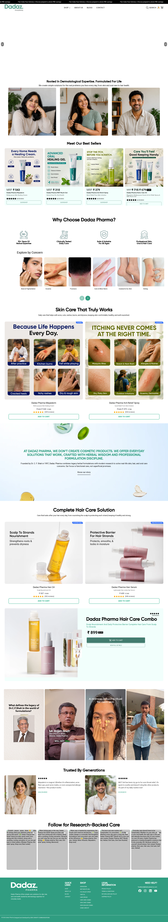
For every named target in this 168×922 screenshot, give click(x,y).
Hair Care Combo (85, 900)
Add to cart (44, 417)
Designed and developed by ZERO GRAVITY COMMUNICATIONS (32, 917)
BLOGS (67, 894)
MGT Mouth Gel (85, 889)
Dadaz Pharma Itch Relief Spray (124, 403)
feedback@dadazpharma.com (147, 887)
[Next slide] (87, 298)
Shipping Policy (106, 896)
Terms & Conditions (108, 891)
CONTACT (67, 896)
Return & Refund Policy (109, 894)
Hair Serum (83, 897)
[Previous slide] (82, 298)
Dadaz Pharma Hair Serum (124, 587)
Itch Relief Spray (85, 892)
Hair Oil (82, 894)
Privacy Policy (106, 888)
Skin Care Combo (85, 902)
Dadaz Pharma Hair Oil (44, 587)
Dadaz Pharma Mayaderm (43, 403)
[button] (151, 7)
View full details (116, 645)
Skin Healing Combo (86, 905)
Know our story (84, 472)
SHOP (66, 8)
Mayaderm (83, 886)
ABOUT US (68, 891)
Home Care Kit (84, 908)
